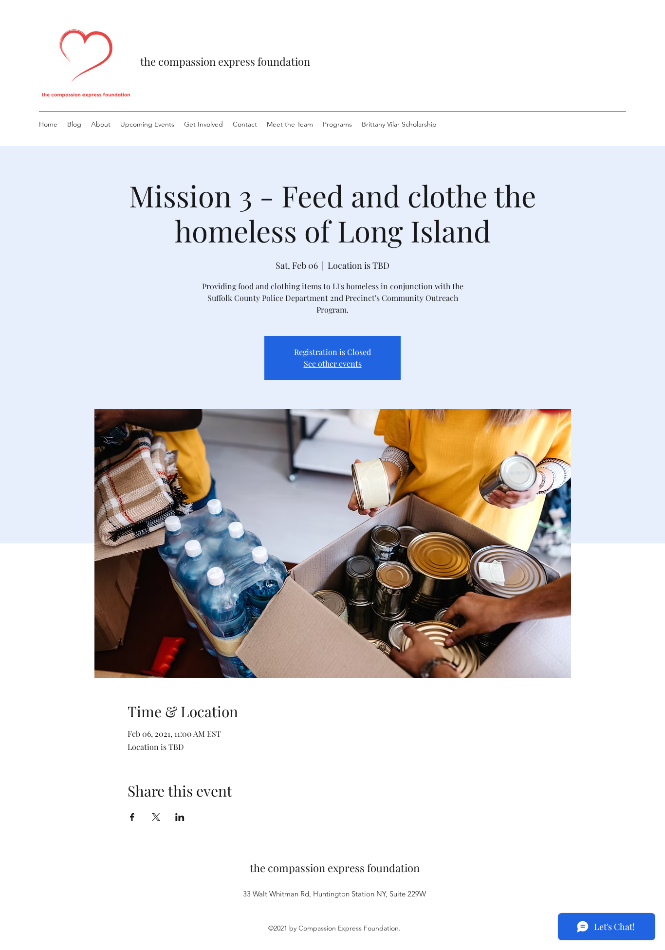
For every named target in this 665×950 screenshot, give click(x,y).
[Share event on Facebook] (132, 817)
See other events (333, 363)
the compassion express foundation (225, 61)
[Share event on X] (156, 817)
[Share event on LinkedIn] (180, 817)
